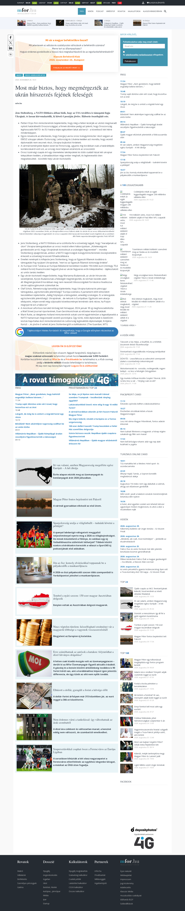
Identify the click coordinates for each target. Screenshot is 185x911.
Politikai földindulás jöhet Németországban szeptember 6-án (149, 719)
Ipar (44, 899)
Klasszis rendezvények (152, 11)
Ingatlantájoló (101, 883)
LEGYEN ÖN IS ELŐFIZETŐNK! (67, 346)
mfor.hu (98, 871)
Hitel (45, 883)
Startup (46, 903)
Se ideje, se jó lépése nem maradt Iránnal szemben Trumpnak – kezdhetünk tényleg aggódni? (90, 397)
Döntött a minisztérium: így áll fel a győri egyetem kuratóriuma (149, 614)
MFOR (26, 11)
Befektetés (22, 879)
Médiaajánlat (126, 875)
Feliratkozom (130, 61)
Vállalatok (21, 875)
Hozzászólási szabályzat (131, 895)
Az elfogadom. (143, 54)
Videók (90, 11)
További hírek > (128, 325)
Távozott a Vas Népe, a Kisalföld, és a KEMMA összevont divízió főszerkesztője (140, 343)
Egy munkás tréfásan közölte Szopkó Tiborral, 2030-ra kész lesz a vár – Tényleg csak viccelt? (143, 379)
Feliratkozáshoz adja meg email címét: (140, 41)
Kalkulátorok (134, 11)
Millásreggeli (100, 879)
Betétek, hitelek (50, 887)
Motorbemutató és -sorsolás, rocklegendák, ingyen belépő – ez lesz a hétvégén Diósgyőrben (142, 369)
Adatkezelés (125, 887)
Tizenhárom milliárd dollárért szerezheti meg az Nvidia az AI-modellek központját (149, 252)
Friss (82, 11)
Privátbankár (100, 875)
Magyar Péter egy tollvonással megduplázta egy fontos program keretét (149, 662)
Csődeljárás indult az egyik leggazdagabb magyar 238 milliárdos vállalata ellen (150, 194)
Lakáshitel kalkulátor (78, 883)
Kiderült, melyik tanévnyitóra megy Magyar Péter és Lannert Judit (149, 754)
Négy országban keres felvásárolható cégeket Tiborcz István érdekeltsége (150, 276)
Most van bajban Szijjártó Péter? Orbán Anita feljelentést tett (148, 743)
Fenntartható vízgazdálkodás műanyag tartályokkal (142, 351)
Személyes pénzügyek (27, 883)
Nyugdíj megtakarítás (78, 871)
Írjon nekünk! (126, 871)
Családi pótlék (75, 879)
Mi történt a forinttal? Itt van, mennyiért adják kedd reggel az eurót (150, 696)
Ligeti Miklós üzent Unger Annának (149, 765)
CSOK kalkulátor (76, 887)
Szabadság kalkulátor (78, 875)
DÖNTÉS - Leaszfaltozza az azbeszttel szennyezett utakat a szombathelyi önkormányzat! (142, 360)
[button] (143, 2)
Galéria (20, 887)
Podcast (100, 11)
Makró (19, 75)
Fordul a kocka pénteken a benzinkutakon (145, 685)
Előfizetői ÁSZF (126, 899)
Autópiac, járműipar (51, 891)
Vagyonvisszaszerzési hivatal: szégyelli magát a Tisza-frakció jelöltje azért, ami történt (151, 732)
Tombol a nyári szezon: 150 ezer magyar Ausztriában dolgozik (148, 626)
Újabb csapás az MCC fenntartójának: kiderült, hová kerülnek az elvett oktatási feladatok (150, 591)
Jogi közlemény (127, 883)
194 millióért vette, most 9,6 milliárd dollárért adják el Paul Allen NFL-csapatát (147, 216)
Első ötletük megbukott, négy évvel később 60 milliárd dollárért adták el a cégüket (148, 302)
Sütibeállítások (126, 903)
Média (45, 895)
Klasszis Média (126, 891)
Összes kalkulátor (76, 891)
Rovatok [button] (121, 11)
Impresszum (125, 879)
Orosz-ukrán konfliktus (35, 75)
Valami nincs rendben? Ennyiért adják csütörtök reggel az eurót (150, 673)
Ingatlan (46, 879)
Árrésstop (110, 11)
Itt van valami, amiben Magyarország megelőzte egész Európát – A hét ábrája (150, 604)
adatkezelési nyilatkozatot (139, 54)
